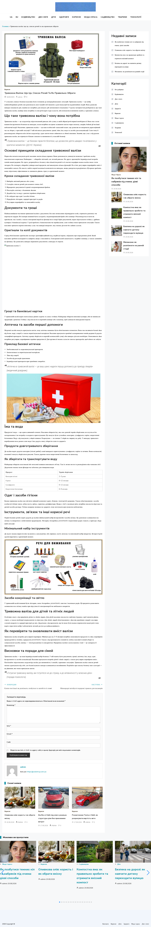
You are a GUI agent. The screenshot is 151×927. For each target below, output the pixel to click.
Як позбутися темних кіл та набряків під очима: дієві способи (129, 43)
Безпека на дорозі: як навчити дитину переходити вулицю (128, 65)
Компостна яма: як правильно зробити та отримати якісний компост (129, 57)
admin (20, 97)
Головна (5, 26)
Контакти (105, 924)
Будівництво (28, 17)
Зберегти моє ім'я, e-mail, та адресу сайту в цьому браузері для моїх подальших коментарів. (45, 750)
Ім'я (9, 726)
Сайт (9, 742)
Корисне (76, 17)
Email (9, 734)
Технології (135, 17)
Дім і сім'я (118, 99)
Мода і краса (90, 17)
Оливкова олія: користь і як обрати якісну (130, 50)
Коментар (11, 705)
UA (11, 17)
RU (17, 17)
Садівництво (108, 17)
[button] (2, 872)
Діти (53, 17)
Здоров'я (118, 109)
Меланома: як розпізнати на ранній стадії (129, 72)
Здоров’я (64, 17)
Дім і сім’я (43, 17)
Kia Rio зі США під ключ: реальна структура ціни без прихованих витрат (52, 818)
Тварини (122, 17)
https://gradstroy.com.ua (36, 772)
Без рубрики (119, 90)
